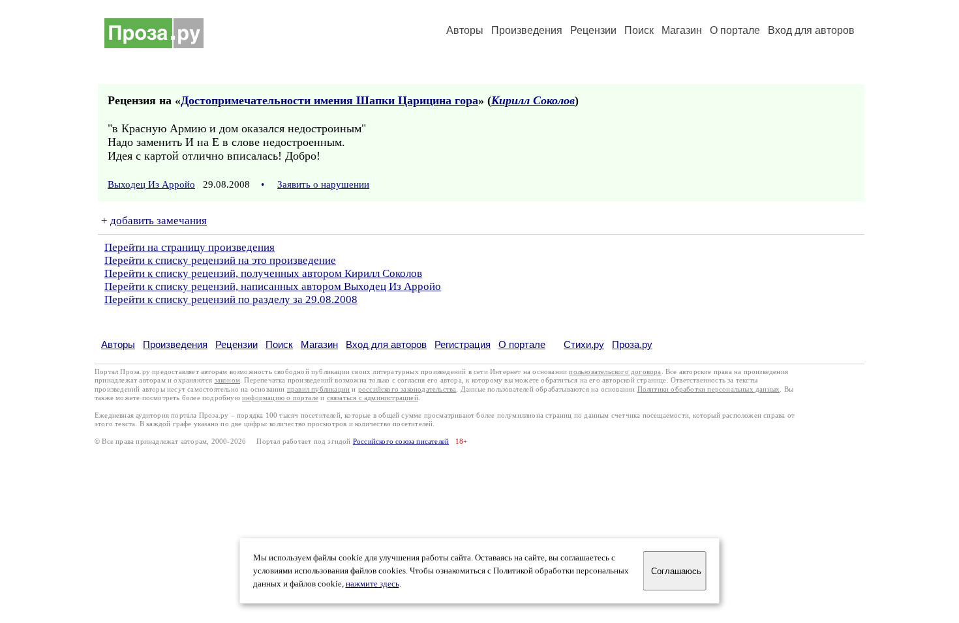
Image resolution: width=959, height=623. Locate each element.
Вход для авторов (811, 30)
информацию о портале (280, 397)
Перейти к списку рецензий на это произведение (220, 260)
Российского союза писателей (401, 441)
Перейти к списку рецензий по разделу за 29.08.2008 (231, 299)
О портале (521, 344)
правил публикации (318, 389)
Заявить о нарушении (323, 184)
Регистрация (462, 344)
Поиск (639, 30)
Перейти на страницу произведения (189, 247)
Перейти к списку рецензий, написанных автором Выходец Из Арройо (272, 286)
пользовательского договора (615, 371)
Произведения (526, 30)
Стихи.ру (584, 344)
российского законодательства (407, 389)
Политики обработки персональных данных (708, 389)
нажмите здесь (372, 583)
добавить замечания (158, 220)
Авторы (464, 30)
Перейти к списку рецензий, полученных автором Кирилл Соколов (263, 273)
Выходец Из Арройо (151, 184)
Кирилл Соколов (533, 100)
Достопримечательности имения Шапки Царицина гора (329, 100)
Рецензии (593, 30)
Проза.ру (632, 344)
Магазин (682, 30)
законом (227, 380)
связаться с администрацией (372, 397)
